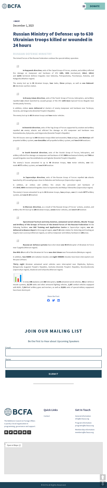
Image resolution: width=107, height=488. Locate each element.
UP (103, 477)
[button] (84, 6)
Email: (8, 347)
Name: (8, 359)
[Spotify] (24, 432)
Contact (47, 416)
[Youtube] (15, 432)
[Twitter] (11, 432)
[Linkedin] (20, 432)
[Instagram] (29, 432)
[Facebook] (6, 432)
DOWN (103, 484)
